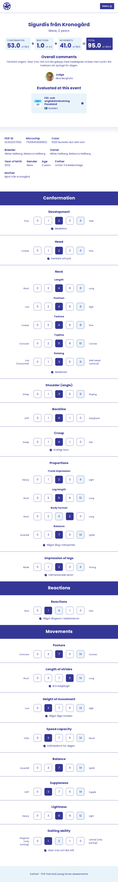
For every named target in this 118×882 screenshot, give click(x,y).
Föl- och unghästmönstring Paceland (59, 103)
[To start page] (7, 6)
